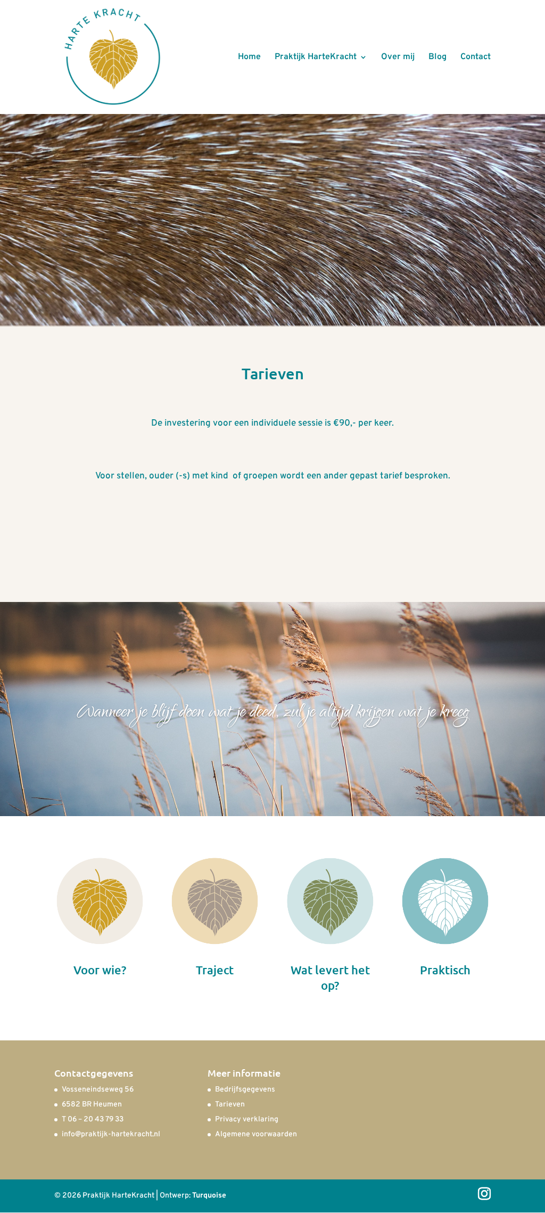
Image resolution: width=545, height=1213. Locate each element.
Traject (215, 970)
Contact (475, 57)
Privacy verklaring (246, 1119)
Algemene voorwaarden (256, 1134)
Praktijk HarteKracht (316, 57)
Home (249, 57)
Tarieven (230, 1104)
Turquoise (209, 1195)
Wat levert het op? (330, 977)
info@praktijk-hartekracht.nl (111, 1134)
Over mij (398, 57)
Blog (437, 57)
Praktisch (445, 970)
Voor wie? (99, 970)
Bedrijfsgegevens (245, 1089)
